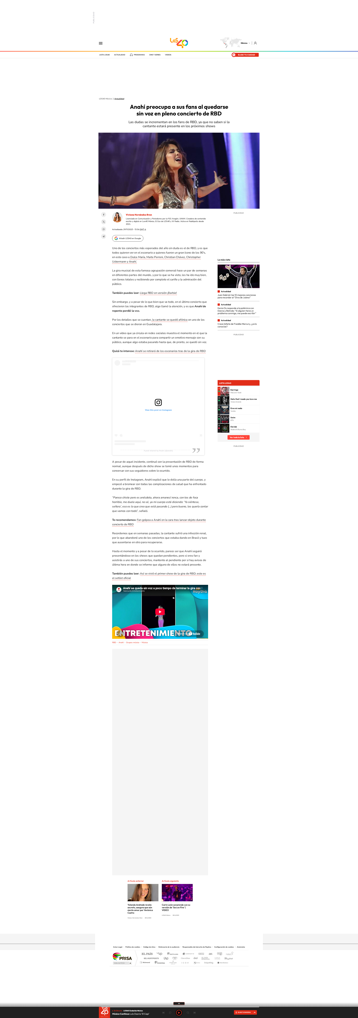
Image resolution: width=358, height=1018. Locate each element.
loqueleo (209, 961)
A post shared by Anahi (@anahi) (158, 451)
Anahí (121, 642)
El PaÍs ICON (184, 961)
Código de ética (149, 947)
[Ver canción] (224, 391)
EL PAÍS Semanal (206, 957)
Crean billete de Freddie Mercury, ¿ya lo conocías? (237, 325)
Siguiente (194, 1012)
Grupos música (132, 642)
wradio (174, 957)
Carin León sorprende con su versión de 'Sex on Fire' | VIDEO (176, 907)
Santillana (174, 954)
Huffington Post (151, 957)
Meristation (222, 961)
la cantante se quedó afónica (170, 320)
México (244, 43)
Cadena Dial (195, 957)
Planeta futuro (216, 957)
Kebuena (226, 957)
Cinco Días (185, 957)
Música (145, 642)
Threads (193, 928)
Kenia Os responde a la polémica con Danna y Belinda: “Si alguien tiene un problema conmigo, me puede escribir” (237, 311)
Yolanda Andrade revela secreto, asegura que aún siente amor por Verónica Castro (140, 908)
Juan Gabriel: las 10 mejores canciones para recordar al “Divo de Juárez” (237, 296)
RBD (114, 642)
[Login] (255, 43)
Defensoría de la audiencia (168, 947)
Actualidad (119, 55)
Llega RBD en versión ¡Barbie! (158, 293)
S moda (196, 961)
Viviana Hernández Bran (139, 214)
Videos (168, 55)
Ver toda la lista (237, 437)
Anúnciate (241, 947)
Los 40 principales (160, 954)
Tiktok (165, 928)
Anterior (163, 1012)
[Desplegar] (179, 1003)
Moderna (159, 961)
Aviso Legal (117, 947)
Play (179, 1013)
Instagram (176, 928)
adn (218, 954)
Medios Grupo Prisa (122, 963)
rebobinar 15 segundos (170, 1012)
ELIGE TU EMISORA (244, 1012)
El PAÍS (147, 954)
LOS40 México (179, 43)
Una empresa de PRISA (122, 956)
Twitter (103, 221)
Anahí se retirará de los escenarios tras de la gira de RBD (170, 351)
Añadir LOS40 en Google (130, 238)
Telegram (103, 236)
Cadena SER (200, 954)
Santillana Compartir (188, 954)
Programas (139, 55)
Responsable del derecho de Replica (196, 947)
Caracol (229, 954)
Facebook (103, 214)
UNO (166, 957)
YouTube (170, 928)
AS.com (209, 954)
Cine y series (155, 55)
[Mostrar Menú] (102, 43)
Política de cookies (132, 947)
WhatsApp (103, 229)
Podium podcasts (172, 961)
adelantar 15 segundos (188, 1012)
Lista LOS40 (104, 55)
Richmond (145, 961)
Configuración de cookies (224, 947)
